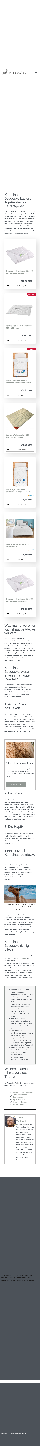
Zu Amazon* (21, 286)
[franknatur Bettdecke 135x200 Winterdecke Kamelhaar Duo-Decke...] (20, 583)
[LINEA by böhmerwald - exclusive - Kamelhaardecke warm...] (20, 364)
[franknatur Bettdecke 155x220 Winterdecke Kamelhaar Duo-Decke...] (20, 255)
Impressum (4, 1433)
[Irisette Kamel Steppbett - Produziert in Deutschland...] (20, 528)
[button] (36, 72)
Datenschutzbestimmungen (18, 1433)
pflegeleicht (21, 958)
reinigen (14, 1052)
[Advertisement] (20, 165)
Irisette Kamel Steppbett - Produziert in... (17, 545)
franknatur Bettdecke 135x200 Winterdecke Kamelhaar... (19, 600)
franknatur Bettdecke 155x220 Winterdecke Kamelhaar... (19, 272)
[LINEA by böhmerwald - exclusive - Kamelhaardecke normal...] (20, 473)
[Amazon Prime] (31, 495)
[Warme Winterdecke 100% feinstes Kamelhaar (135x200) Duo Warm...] (20, 419)
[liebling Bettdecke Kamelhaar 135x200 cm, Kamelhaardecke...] (20, 310)
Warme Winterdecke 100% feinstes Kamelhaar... (18, 436)
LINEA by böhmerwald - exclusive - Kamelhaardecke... (19, 381)
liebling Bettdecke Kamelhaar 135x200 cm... (19, 327)
